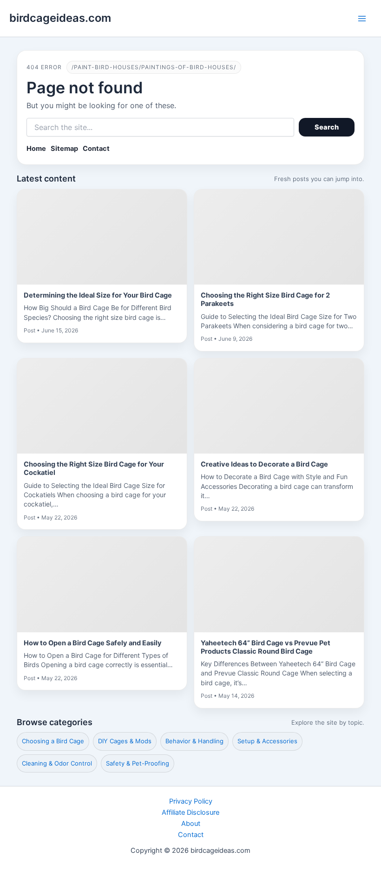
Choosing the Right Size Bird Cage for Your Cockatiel (94, 468)
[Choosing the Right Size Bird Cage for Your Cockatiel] (102, 406)
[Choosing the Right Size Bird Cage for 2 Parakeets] (279, 237)
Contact (96, 148)
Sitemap (64, 148)
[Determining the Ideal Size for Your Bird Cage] (102, 237)
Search (327, 127)
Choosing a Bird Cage (53, 741)
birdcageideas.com (60, 18)
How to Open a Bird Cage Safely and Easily (93, 643)
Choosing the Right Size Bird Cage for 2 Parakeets (265, 299)
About (190, 823)
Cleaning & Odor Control (57, 763)
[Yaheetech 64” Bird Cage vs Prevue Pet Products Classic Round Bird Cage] (279, 584)
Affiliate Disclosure (190, 812)
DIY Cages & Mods (124, 741)
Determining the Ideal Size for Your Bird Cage (98, 295)
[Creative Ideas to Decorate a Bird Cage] (279, 406)
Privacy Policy (190, 801)
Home (36, 148)
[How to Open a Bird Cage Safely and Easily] (102, 584)
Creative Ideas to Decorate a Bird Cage (264, 464)
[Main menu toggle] (362, 18)
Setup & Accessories (267, 741)
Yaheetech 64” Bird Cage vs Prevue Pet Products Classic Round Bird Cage (265, 647)
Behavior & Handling (194, 741)
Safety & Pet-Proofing (137, 763)
